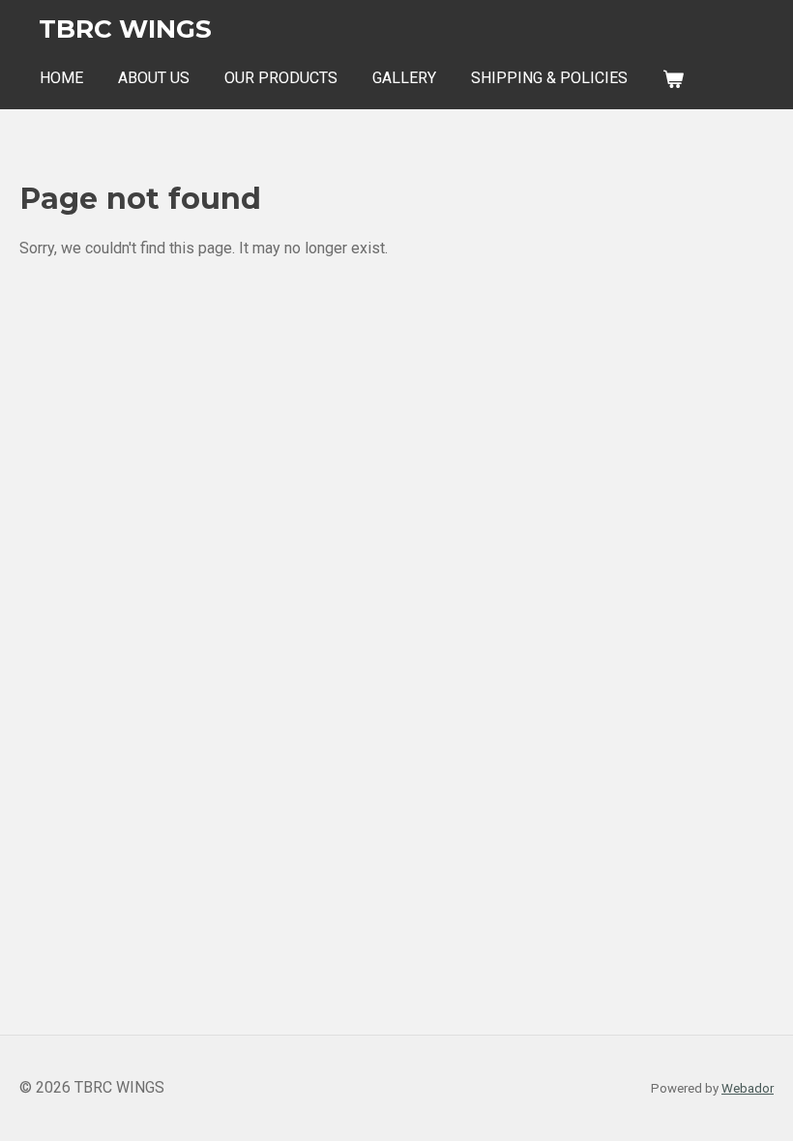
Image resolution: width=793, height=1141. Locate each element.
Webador (747, 1088)
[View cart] (673, 79)
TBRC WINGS (125, 29)
